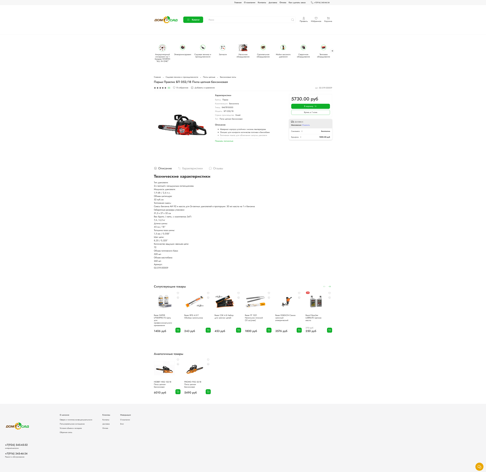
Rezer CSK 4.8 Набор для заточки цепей (224, 316)
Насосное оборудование (243, 55)
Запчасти (223, 54)
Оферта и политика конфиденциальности (76, 419)
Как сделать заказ (297, 2)
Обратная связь (66, 432)
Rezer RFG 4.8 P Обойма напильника (193, 316)
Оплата (283, 2)
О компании (249, 2)
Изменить (306, 125)
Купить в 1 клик (310, 112)
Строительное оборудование (263, 55)
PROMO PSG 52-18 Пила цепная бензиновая (192, 384)
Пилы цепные (209, 77)
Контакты (262, 2)
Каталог (196, 19)
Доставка (273, 2)
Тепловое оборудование (323, 55)
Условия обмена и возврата (71, 428)
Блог (122, 424)
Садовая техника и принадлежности (202, 55)
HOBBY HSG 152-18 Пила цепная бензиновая (162, 384)
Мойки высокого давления (283, 55)
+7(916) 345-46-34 (322, 2)
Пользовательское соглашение (72, 424)
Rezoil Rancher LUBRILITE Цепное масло (313, 318)
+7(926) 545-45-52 (16, 445)
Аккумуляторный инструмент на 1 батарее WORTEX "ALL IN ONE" (162, 58)
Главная (237, 2)
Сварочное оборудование (303, 55)
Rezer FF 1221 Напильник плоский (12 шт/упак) (254, 318)
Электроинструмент (182, 54)
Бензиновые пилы (228, 77)
